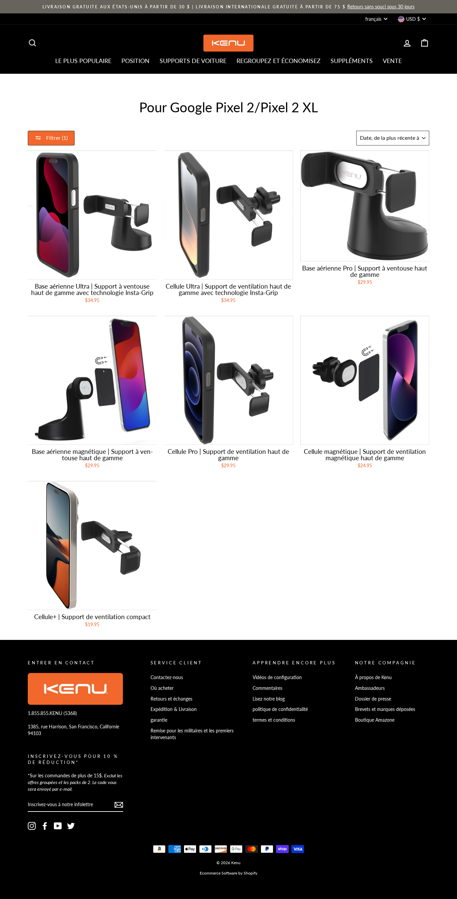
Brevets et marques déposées (385, 709)
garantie (159, 720)
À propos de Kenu (373, 677)
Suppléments (352, 60)
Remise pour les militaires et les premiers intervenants (192, 734)
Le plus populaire (83, 60)
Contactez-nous (167, 677)
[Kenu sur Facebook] (45, 826)
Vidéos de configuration (277, 677)
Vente (392, 60)
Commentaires (267, 688)
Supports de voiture (193, 60)
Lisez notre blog (269, 699)
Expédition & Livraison (174, 709)
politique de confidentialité (280, 709)
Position (135, 60)
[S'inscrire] (118, 804)
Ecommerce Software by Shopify (228, 873)
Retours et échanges (171, 699)
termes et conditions (274, 720)
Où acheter (162, 688)
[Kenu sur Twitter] (71, 826)
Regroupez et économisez (279, 60)
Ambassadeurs (370, 688)
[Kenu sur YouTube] (58, 826)
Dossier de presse (373, 699)
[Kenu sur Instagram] (32, 826)
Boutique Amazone (374, 720)
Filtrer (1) (56, 137)
